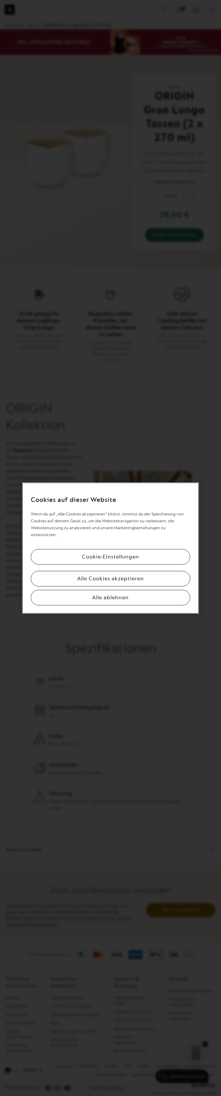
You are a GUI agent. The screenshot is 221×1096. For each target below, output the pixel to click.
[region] (110, 548)
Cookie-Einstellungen (110, 556)
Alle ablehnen (110, 597)
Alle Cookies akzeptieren (110, 578)
